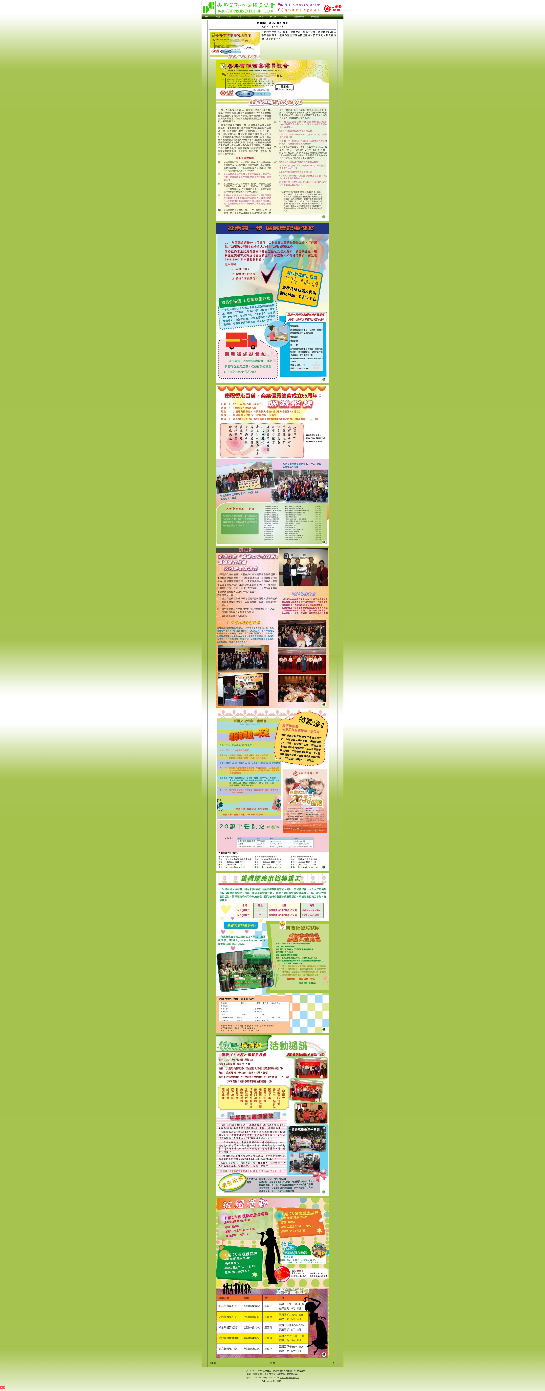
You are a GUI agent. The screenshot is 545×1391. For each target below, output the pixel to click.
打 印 (333, 1363)
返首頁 (213, 1363)
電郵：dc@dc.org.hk (289, 1378)
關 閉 (272, 1363)
